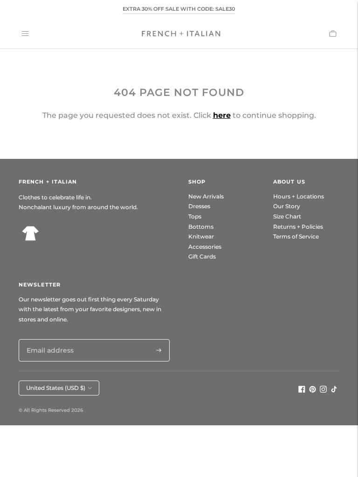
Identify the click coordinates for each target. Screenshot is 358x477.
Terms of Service (296, 236)
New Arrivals (206, 196)
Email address (47, 338)
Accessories (204, 246)
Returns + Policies (298, 226)
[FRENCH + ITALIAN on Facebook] (301, 390)
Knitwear (201, 236)
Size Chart (287, 216)
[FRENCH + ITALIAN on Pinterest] (312, 390)
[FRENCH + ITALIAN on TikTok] (333, 390)
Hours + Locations (298, 196)
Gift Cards (202, 256)
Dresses (199, 206)
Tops (194, 216)
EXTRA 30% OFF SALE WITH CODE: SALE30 (179, 9)
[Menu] (25, 33)
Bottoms (200, 226)
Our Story (286, 206)
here (222, 115)
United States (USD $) (55, 387)
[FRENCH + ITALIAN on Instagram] (323, 390)
